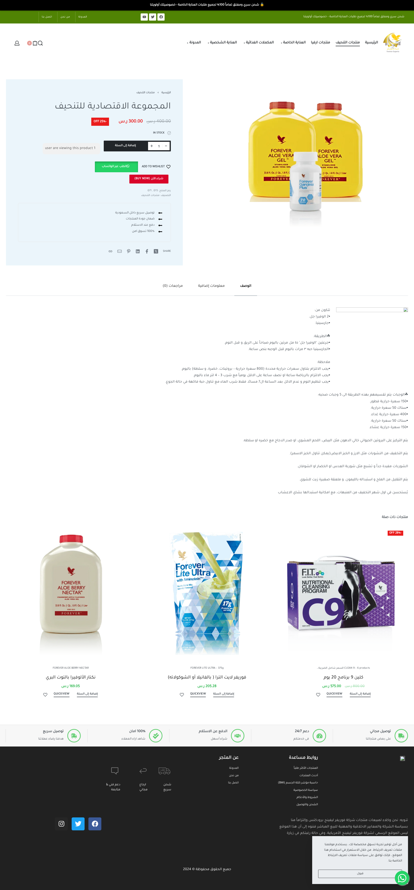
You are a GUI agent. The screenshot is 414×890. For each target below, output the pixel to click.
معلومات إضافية (211, 286)
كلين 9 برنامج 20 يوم (343, 677)
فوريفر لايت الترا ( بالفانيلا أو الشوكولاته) (207, 677)
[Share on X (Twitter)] (156, 251)
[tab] (245, 286)
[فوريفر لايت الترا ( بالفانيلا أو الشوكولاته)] (206, 590)
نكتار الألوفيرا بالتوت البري (71, 677)
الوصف (245, 286)
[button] (116, 166)
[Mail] (119, 251)
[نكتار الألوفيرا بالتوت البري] (70, 590)
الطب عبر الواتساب (114, 166)
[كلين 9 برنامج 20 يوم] (343, 590)
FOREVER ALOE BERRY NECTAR (71, 668)
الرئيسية (166, 92)
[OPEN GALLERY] (309, 153)
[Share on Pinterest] (128, 251)
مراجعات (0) (173, 286)
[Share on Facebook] (147, 251)
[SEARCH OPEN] (40, 43)
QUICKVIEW (334, 693)
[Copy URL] (110, 251)
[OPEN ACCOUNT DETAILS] (17, 43)
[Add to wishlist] (318, 695)
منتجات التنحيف (145, 92)
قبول (360, 873)
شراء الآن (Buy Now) (149, 178)
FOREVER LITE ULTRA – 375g (207, 668)
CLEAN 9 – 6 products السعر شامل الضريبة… (343, 668)
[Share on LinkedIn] (138, 251)
